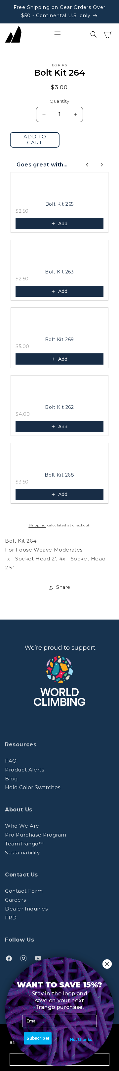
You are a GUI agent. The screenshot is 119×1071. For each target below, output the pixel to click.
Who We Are (22, 826)
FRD (11, 917)
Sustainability (22, 852)
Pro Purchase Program (35, 835)
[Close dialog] (107, 964)
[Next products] (102, 164)
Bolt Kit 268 (59, 475)
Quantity (59, 101)
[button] (57, 34)
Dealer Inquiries (26, 909)
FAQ (11, 761)
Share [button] (63, 587)
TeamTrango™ (24, 843)
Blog (11, 778)
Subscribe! (37, 1038)
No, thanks (81, 1039)
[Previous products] (87, 164)
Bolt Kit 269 (59, 339)
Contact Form (24, 891)
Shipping (37, 525)
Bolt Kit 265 (59, 204)
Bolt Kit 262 (59, 407)
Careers (15, 900)
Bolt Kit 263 (59, 272)
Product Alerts (24, 770)
